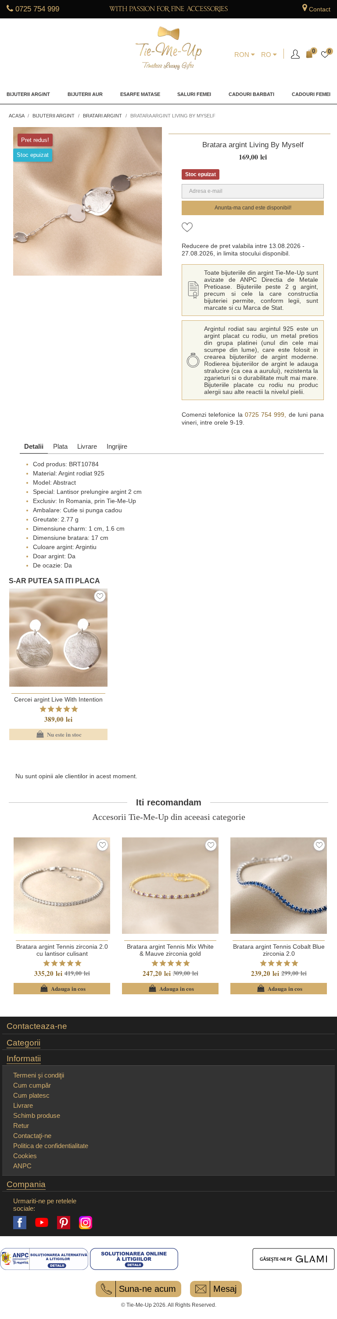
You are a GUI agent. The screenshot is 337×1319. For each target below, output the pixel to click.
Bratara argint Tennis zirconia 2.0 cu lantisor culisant (62, 950)
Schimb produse (36, 1115)
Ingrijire (117, 446)
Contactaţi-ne (32, 1135)
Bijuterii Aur (85, 94)
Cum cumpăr (32, 1085)
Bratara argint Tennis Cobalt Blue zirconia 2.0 (279, 950)
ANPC (22, 1166)
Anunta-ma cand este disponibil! (253, 208)
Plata (60, 446)
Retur (21, 1125)
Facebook (19, 1222)
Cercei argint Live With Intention (58, 699)
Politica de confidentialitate (50, 1145)
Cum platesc (31, 1095)
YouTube (41, 1222)
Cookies (25, 1155)
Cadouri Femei (311, 94)
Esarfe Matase (140, 94)
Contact (319, 9)
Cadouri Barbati (251, 94)
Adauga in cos (62, 988)
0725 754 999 (37, 9)
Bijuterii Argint (28, 94)
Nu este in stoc (58, 734)
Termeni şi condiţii (38, 1075)
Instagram (85, 1222)
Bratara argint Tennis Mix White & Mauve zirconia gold (170, 950)
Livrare (87, 446)
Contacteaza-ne (37, 1026)
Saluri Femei (194, 94)
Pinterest (63, 1222)
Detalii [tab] (33, 446)
